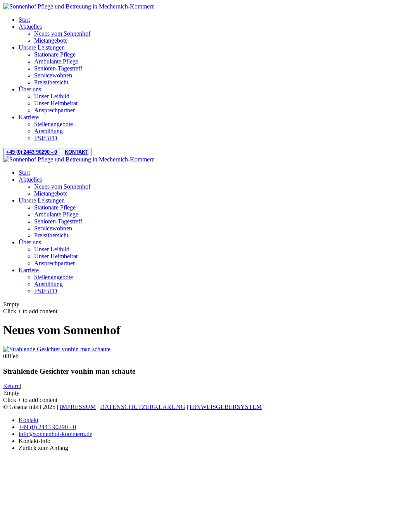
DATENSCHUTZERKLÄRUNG (142, 407)
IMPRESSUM (78, 407)
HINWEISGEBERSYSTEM (226, 407)
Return (11, 386)
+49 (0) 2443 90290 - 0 (31, 152)
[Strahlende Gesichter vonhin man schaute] (56, 349)
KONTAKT (76, 152)
